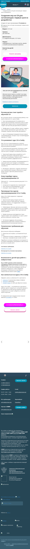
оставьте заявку (7, 283)
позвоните (5, 280)
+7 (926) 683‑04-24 (5, 385)
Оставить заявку (20, 407)
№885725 (3, 433)
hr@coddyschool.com (6, 409)
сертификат (9, 297)
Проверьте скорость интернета (10, 101)
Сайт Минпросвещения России (17, 473)
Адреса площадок (5, 1)
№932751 (3, 435)
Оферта (10, 545)
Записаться (15, 106)
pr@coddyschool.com (6, 402)
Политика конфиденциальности (20, 543)
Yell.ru (8, 512)
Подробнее (18, 402)
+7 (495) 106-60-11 (5, 382)
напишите (5, 281)
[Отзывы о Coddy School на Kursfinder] (12, 503)
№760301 (18, 432)
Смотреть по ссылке (6, 248)
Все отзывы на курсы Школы (8, 497)
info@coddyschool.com (20, 392)
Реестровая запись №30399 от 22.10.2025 (11, 452)
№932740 (15, 433)
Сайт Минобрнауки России (16, 471)
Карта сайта (7, 543)
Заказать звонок (25, 1)
